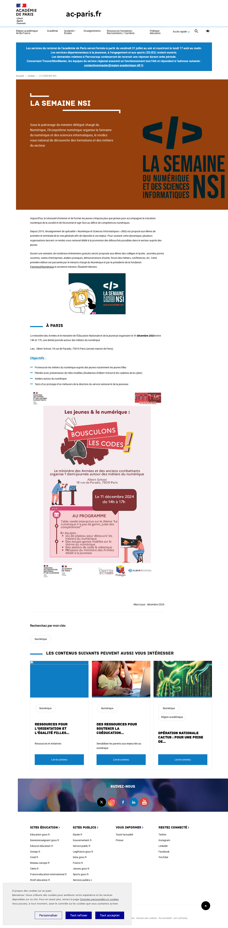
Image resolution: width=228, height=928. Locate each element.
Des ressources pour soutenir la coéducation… (117, 728)
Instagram (164, 840)
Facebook (164, 851)
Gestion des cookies (146, 918)
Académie (52, 31)
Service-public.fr (81, 846)
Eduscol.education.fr (41, 846)
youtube (144, 802)
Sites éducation (44, 827)
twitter (101, 802)
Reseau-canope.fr (40, 863)
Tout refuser (78, 915)
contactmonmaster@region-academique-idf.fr (113, 65)
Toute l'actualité (124, 834)
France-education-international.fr (48, 874)
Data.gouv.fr (80, 857)
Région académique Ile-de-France (27, 32)
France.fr (78, 863)
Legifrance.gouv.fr (83, 851)
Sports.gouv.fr (81, 874)
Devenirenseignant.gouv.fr (44, 840)
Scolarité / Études (69, 32)
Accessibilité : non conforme (173, 918)
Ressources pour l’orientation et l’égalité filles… (52, 728)
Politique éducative (155, 32)
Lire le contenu (59, 759)
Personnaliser (48, 915)
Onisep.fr (35, 851)
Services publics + (82, 880)
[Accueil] (34, 14)
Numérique (41, 639)
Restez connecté (173, 827)
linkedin (133, 802)
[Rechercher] (196, 31)
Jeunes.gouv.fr (81, 868)
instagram (112, 802)
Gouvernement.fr (82, 840)
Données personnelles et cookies (99, 899)
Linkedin (163, 846)
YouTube (163, 857)
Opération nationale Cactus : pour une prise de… (180, 737)
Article (31, 75)
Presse (119, 840)
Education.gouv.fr (40, 834)
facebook (122, 802)
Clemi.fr (34, 868)
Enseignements (92, 31)
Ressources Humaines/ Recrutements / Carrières (120, 32)
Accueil (20, 75)
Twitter (162, 834)
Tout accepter (110, 915)
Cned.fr (34, 857)
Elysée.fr (77, 834)
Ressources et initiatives (48, 743)
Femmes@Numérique (42, 266)
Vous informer (128, 827)
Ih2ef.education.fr (40, 880)
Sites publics (84, 827)
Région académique (172, 717)
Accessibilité (208, 31)
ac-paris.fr (84, 13)
